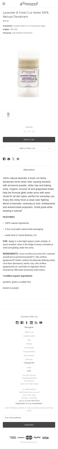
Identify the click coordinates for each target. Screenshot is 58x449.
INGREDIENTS (29, 336)
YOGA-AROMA (29, 352)
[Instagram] (17, 322)
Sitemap (29, 359)
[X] (13, 159)
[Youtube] (40, 322)
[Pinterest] (18, 159)
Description (29, 169)
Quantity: (29, 127)
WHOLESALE (29, 355)
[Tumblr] (26, 322)
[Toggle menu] (3, 3)
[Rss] (36, 322)
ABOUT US (29, 332)
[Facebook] (4, 159)
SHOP (29, 368)
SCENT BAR (29, 348)
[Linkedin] (31, 322)
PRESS (29, 344)
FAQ (29, 340)
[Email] (8, 159)
